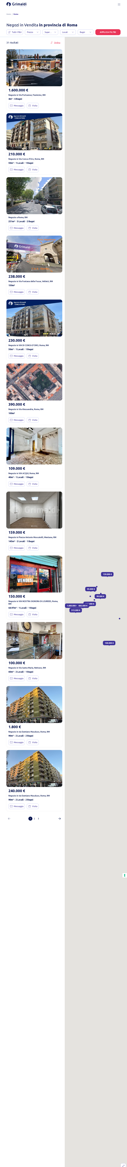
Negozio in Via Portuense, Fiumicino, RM (27, 95)
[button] (33, 32)
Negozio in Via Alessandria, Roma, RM (25, 409)
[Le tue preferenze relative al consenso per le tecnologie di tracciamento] (124, 875)
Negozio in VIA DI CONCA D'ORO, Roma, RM (28, 345)
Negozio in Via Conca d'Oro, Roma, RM (26, 159)
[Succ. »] (59, 818)
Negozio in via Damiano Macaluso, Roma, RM (29, 732)
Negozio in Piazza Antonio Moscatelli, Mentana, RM (32, 537)
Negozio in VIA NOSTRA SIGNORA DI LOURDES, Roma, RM (33, 602)
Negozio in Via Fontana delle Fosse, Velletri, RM (30, 281)
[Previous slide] (9, 67)
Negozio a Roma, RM (18, 217)
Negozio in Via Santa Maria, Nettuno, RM (27, 668)
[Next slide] (58, 67)
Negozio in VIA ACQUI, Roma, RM (23, 473)
